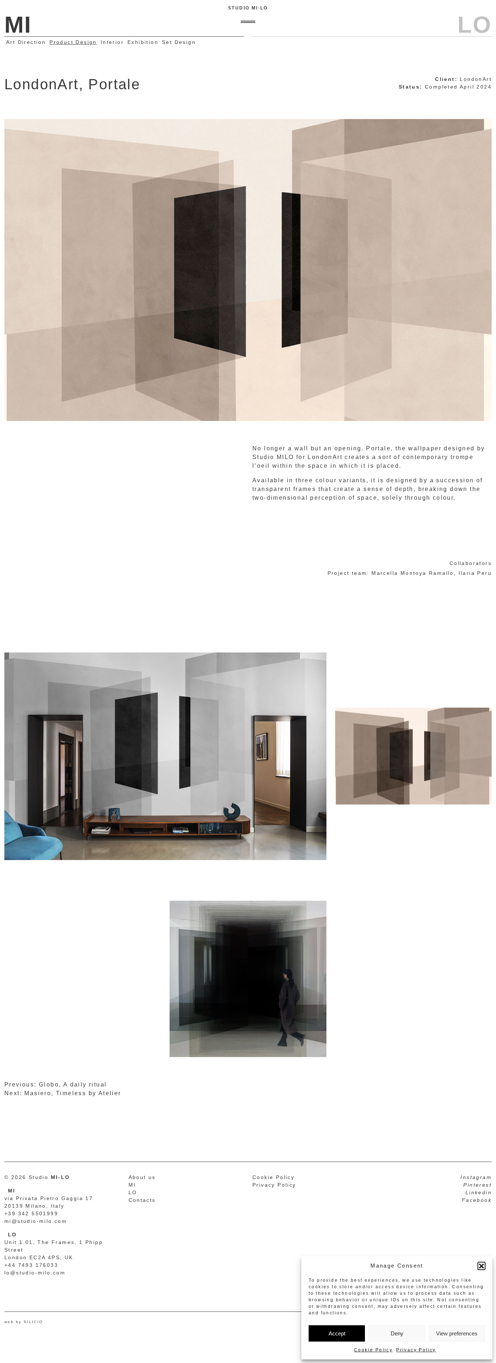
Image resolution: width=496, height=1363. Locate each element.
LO (133, 1192)
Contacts (142, 1200)
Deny (397, 1333)
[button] (481, 1265)
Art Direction (26, 42)
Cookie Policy (373, 1349)
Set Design (179, 42)
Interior (112, 42)
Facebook (477, 1200)
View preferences (456, 1333)
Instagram (476, 1177)
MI (132, 1185)
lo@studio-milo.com (34, 1273)
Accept (337, 1333)
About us (142, 1177)
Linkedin (478, 1192)
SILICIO (33, 1322)
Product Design (73, 42)
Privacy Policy (416, 1349)
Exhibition (142, 42)
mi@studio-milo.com (35, 1221)
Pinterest (477, 1185)
